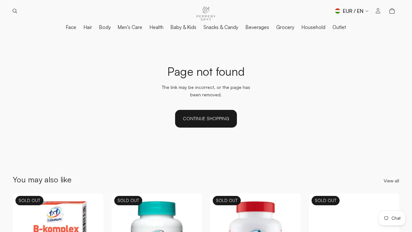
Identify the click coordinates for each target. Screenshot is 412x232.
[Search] (15, 11)
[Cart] (392, 11)
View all (391, 180)
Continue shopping (206, 118)
